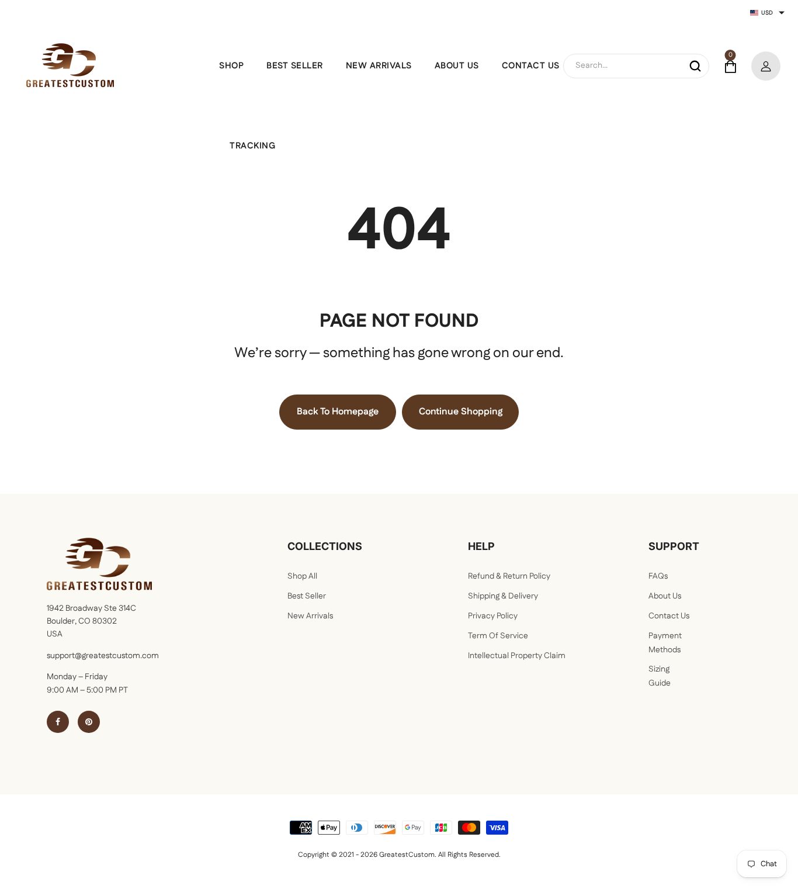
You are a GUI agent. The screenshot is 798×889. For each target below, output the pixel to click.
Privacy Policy (493, 616)
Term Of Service (498, 636)
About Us (664, 596)
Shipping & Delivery (503, 596)
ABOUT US (457, 66)
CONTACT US (531, 66)
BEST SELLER (294, 66)
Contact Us (668, 616)
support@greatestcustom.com (103, 656)
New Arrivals (310, 616)
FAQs (658, 576)
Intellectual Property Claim (516, 656)
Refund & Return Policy (509, 576)
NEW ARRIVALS (379, 66)
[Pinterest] (89, 722)
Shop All (302, 576)
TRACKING (252, 146)
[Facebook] (58, 722)
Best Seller (306, 596)
